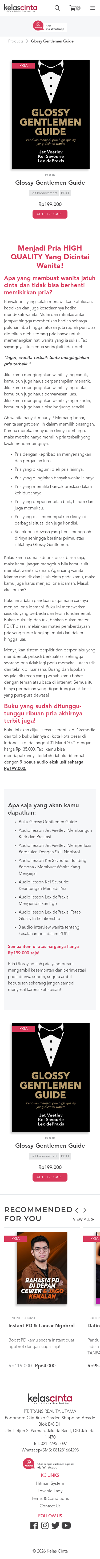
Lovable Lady (50, 1491)
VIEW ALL (82, 1220)
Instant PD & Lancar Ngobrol (42, 1325)
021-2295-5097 (54, 1444)
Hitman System (50, 1484)
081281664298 (66, 1450)
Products (15, 42)
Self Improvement (44, 193)
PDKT (65, 193)
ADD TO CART (50, 214)
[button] (76, 1211)
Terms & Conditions (50, 1499)
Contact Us (50, 1506)
